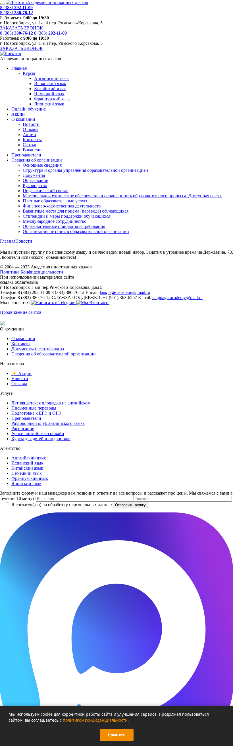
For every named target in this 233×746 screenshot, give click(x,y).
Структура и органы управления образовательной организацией (85, 170)
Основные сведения (42, 165)
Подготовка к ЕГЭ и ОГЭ (36, 413)
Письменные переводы (33, 408)
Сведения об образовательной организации (53, 353)
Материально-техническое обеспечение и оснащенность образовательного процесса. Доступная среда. (122, 195)
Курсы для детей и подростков (40, 438)
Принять (117, 734)
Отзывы (30, 129)
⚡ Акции (21, 373)
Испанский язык (50, 83)
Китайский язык (50, 88)
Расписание (22, 428)
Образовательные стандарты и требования (64, 226)
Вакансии (32, 149)
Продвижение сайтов (20, 312)
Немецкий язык (49, 93)
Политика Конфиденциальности (31, 272)
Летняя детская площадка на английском (50, 402)
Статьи (29, 144)
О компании (23, 119)
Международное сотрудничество (54, 221)
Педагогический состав (45, 190)
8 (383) (16, 7)
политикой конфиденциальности (95, 720)
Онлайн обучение (28, 109)
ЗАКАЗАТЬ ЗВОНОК (21, 28)
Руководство (35, 185)
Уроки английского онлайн (37, 433)
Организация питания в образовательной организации (76, 231)
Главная (19, 68)
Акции (18, 114)
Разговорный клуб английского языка (48, 423)
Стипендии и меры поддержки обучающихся (66, 216)
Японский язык (49, 103)
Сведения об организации (36, 160)
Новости (31, 124)
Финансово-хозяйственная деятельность (62, 206)
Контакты (32, 139)
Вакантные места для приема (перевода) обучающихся (75, 211)
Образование (35, 180)
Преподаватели (26, 154)
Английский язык (51, 78)
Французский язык (52, 98)
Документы (34, 175)
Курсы (29, 73)
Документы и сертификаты (37, 348)
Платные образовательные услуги (56, 200)
